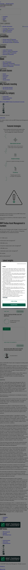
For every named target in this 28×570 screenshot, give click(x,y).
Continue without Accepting (21, 263)
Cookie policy (5, 297)
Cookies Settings (14, 301)
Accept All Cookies (14, 304)
